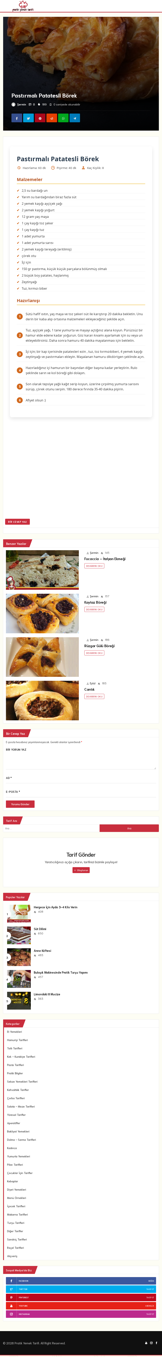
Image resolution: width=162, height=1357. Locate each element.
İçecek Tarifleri (16, 1206)
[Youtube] (146, 1342)
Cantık (89, 689)
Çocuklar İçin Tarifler (20, 1173)
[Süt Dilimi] (19, 935)
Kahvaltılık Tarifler (18, 1089)
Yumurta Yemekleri (18, 1156)
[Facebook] (156, 1342)
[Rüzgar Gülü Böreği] (42, 656)
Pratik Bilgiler (15, 1073)
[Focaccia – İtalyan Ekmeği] (42, 569)
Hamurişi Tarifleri (17, 1040)
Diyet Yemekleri (16, 1189)
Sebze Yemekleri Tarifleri (22, 1081)
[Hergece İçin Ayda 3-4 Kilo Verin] (19, 913)
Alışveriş (12, 1256)
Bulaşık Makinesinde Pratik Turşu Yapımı (61, 972)
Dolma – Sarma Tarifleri (21, 1139)
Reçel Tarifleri (15, 1247)
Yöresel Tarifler (16, 1114)
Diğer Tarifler (15, 1231)
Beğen (151, 1280)
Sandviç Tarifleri (17, 1239)
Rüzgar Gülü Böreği (99, 645)
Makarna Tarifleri (17, 1214)
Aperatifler (13, 1123)
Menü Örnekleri (16, 1198)
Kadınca (12, 1148)
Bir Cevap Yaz (17, 521)
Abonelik (149, 1305)
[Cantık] (42, 700)
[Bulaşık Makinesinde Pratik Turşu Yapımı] (19, 978)
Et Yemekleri (14, 1031)
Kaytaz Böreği (95, 602)
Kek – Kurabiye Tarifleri (21, 1056)
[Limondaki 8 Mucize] (19, 1000)
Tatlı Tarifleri (14, 1048)
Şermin (21, 104)
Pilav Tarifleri (15, 1164)
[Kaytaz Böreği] (42, 613)
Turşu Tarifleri (15, 1222)
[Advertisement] (81, 470)
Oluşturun (82, 870)
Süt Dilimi (40, 929)
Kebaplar (12, 1181)
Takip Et (150, 1289)
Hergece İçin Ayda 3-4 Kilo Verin (55, 907)
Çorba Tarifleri (16, 1098)
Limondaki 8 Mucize (47, 994)
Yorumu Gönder (20, 804)
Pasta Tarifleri (15, 1065)
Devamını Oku (94, 565)
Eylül (92, 683)
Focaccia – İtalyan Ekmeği (105, 558)
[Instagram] (151, 1342)
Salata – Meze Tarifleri (21, 1106)
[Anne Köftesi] (19, 957)
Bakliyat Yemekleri (18, 1131)
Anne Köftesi (42, 950)
